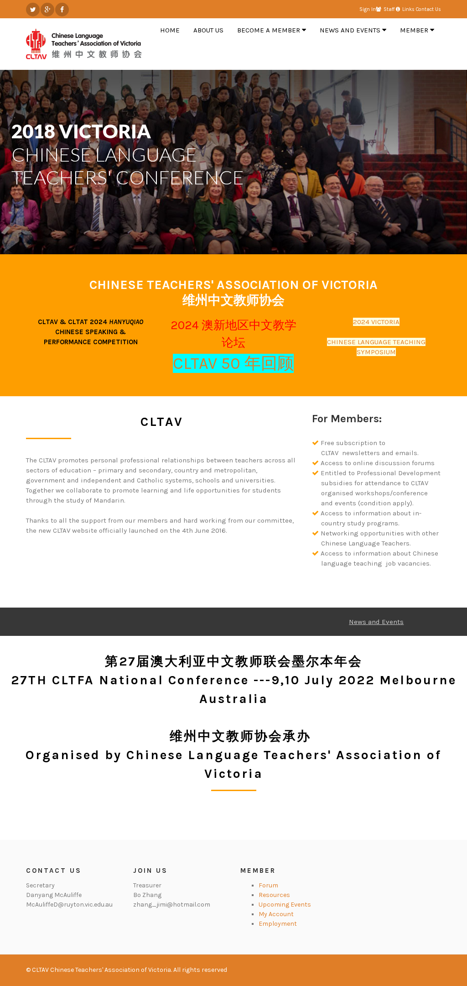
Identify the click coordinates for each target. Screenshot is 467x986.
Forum (268, 885)
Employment (278, 924)
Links (408, 9)
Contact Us (428, 9)
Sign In (367, 9)
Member (258, 870)
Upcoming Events (285, 904)
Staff (389, 9)
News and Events (376, 622)
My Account (276, 914)
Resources (274, 895)
